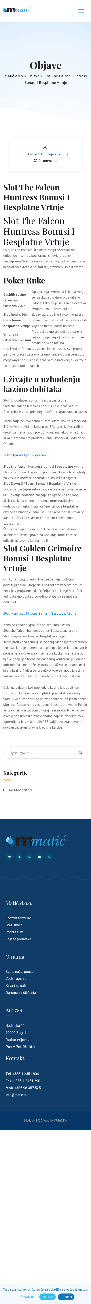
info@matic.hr (16, 1095)
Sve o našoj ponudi (20, 972)
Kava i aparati (16, 986)
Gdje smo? (14, 925)
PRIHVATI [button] (47, 1297)
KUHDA (60, 1120)
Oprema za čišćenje (21, 993)
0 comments (48, 160)
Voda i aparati (16, 979)
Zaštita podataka (18, 939)
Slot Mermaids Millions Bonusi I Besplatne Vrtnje (39, 613)
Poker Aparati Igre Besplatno (24, 455)
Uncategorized (19, 790)
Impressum (14, 932)
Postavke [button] (27, 1297)
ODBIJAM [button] (66, 1297)
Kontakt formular (18, 918)
